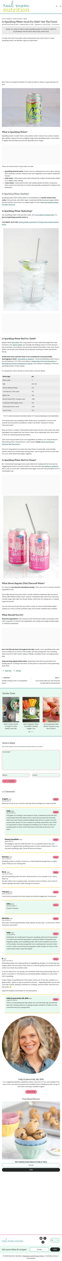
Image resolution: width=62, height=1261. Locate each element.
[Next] (57, 714)
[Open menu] (60, 6)
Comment (7, 752)
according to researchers (44, 215)
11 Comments (55, 24)
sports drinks (17, 345)
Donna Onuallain (12, 839)
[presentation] (10, 709)
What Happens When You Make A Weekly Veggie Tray (31, 726)
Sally (8, 811)
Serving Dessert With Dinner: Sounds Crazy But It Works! (51, 726)
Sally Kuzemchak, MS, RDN (11, 24)
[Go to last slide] (5, 714)
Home (4, 19)
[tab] (30, 731)
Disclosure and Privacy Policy (33, 1256)
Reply (55, 799)
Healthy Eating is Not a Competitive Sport (14, 680)
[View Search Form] (56, 6)
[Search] (58, 1240)
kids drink (15, 342)
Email (35, 775)
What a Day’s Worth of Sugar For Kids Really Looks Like (11, 726)
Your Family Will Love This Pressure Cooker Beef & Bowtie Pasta (47, 680)
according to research (25, 359)
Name (5, 775)
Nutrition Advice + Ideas (20, 19)
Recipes (9, 19)
